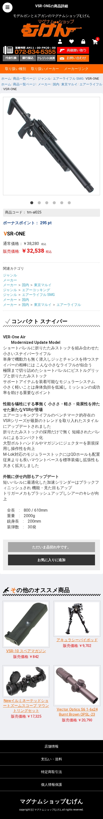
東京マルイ (43, 285)
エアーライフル (68, 305)
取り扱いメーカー (45, 69)
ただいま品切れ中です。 (51, 547)
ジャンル (10, 275)
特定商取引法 (51, 772)
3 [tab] (47, 203)
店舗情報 (51, 746)
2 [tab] (40, 203)
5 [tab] (62, 203)
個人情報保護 (51, 785)
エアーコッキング (36, 290)
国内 (25, 285)
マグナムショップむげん (51, 801)
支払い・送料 (51, 759)
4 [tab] (55, 203)
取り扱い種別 (15, 69)
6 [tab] (70, 203)
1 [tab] (32, 203)
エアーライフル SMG (38, 295)
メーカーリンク (76, 69)
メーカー (10, 280)
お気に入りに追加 (52, 560)
